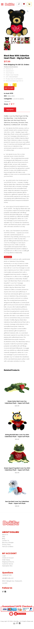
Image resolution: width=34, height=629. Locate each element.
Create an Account (8, 558)
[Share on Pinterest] (13, 104)
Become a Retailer (8, 542)
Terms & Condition (7, 546)
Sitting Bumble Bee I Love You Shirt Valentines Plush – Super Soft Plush (17, 435)
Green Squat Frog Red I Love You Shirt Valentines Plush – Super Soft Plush (17, 469)
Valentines (7, 101)
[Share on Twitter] (11, 104)
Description (10, 109)
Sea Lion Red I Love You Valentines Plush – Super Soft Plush (17, 502)
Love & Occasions (18, 99)
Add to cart (9, 88)
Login (4, 556)
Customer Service (7, 564)
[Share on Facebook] (9, 104)
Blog (3, 538)
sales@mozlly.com (8, 578)
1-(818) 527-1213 (6, 575)
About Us (5, 534)
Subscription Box (7, 566)
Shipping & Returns (8, 562)
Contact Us (5, 540)
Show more (8, 257)
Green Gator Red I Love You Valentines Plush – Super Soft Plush (17, 402)
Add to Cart (10, 405)
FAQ (3, 536)
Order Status (6, 560)
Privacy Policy (6, 544)
